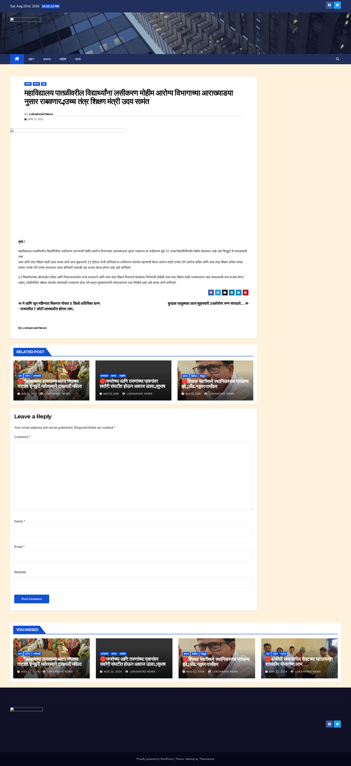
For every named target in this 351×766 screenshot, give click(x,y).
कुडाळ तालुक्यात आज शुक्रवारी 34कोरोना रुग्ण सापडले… (206, 303)
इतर (20, 376)
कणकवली (104, 376)
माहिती (63, 59)
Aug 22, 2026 (30, 671)
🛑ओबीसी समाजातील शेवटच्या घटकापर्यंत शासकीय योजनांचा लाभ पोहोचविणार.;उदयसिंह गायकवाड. (299, 664)
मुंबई (43, 84)
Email (19, 546)
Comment (22, 437)
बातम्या (47, 59)
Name (19, 521)
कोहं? (31, 59)
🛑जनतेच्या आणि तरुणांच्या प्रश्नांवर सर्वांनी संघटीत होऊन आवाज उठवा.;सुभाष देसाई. (132, 386)
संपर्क (78, 59)
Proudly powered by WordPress (155, 759)
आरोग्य (28, 84)
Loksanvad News (41, 114)
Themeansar (206, 759)
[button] (337, 59)
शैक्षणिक (194, 376)
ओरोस (275, 654)
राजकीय (122, 376)
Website (20, 572)
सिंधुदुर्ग (202, 376)
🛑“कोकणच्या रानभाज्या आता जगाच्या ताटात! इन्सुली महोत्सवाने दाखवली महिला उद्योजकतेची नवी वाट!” (49, 386)
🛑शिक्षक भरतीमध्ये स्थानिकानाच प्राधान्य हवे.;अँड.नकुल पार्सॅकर (215, 383)
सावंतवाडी (37, 376)
